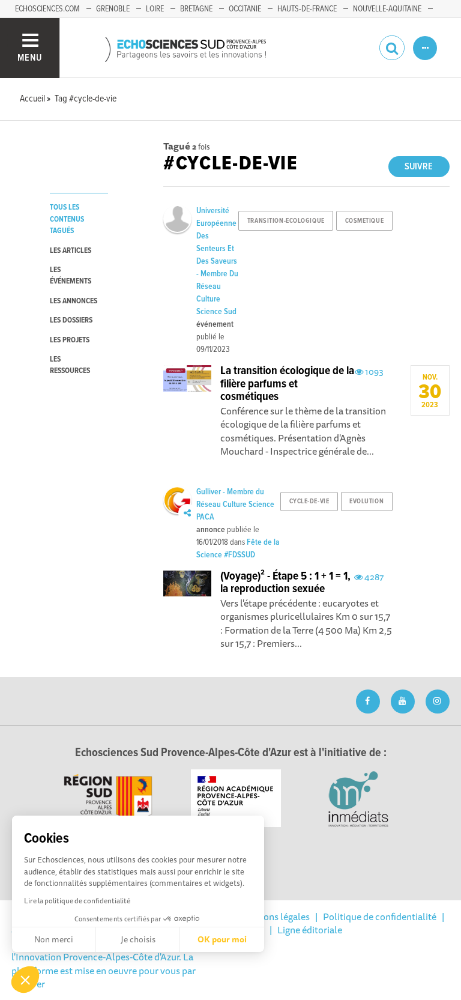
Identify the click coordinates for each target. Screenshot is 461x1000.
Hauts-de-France (307, 9)
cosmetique (364, 221)
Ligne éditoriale (309, 930)
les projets (69, 340)
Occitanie (245, 9)
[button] (25, 979)
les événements (70, 275)
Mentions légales (274, 916)
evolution (366, 501)
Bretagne (196, 9)
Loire (155, 9)
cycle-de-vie (309, 501)
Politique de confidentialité (379, 916)
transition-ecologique (286, 221)
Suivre (419, 166)
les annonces (73, 301)
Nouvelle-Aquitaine (387, 9)
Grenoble (113, 9)
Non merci (53, 939)
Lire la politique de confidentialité (77, 900)
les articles (70, 251)
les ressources (70, 365)
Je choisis (138, 939)
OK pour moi (222, 939)
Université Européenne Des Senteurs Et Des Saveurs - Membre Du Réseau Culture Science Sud (217, 261)
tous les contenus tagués (67, 219)
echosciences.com (47, 9)
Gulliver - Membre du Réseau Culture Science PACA (235, 504)
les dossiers (71, 320)
